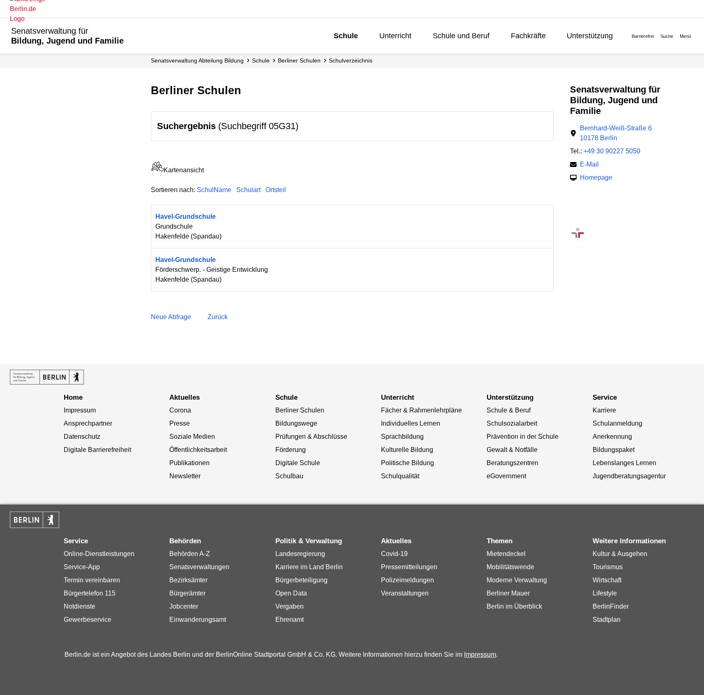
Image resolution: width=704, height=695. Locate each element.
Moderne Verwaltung (517, 580)
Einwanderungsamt (197, 619)
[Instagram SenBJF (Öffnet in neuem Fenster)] (590, 216)
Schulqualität (400, 476)
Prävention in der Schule (523, 436)
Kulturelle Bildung (407, 449)
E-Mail (589, 165)
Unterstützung (590, 36)
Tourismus (608, 566)
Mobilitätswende (510, 566)
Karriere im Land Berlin (309, 566)
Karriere (604, 410)
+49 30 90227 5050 (612, 151)
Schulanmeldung (617, 423)
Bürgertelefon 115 (89, 593)
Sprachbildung (402, 436)
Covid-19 (394, 553)
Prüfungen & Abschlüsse (311, 436)
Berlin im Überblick (514, 606)
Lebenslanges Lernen (624, 462)
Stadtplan (607, 619)
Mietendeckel (506, 553)
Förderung (290, 449)
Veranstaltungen (405, 593)
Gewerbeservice (87, 619)
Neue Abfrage (171, 316)
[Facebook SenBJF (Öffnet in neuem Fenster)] (604, 216)
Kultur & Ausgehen (620, 553)
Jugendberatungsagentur (629, 476)
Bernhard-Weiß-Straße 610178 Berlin (616, 133)
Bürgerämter (187, 593)
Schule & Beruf (509, 410)
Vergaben (289, 606)
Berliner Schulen (299, 60)
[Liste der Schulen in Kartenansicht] (157, 170)
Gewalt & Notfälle (512, 449)
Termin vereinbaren (92, 580)
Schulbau (289, 476)
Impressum (80, 410)
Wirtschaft (607, 580)
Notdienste (79, 606)
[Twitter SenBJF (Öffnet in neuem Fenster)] (575, 216)
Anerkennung (612, 436)
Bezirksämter (188, 580)
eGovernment (506, 476)
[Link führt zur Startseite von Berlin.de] (34, 520)
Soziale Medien (192, 436)
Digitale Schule (297, 462)
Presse (179, 423)
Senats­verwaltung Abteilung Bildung (197, 60)
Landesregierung (300, 553)
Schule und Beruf (461, 36)
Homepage (596, 178)
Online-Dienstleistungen (99, 553)
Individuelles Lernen (410, 423)
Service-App (82, 566)
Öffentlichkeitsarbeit (198, 449)
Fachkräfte (528, 36)
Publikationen (189, 462)
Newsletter (185, 476)
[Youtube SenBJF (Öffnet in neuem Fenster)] (618, 216)
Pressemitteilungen (409, 566)
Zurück (218, 316)
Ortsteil (275, 189)
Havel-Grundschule (185, 216)
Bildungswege (296, 423)
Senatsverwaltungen (199, 566)
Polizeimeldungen (407, 580)
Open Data (291, 593)
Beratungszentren (512, 462)
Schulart (248, 189)
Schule (346, 36)
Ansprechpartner (88, 423)
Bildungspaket (614, 449)
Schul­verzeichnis (350, 60)
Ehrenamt (289, 619)
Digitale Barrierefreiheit (97, 449)
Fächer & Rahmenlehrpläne (421, 410)
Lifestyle (605, 593)
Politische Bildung (407, 462)
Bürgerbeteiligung (301, 580)
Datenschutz (82, 436)
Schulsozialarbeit (512, 423)
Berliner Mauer (508, 593)
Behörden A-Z (189, 553)
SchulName (214, 189)
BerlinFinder (611, 606)
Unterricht (395, 36)
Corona (180, 410)
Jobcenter (183, 606)
